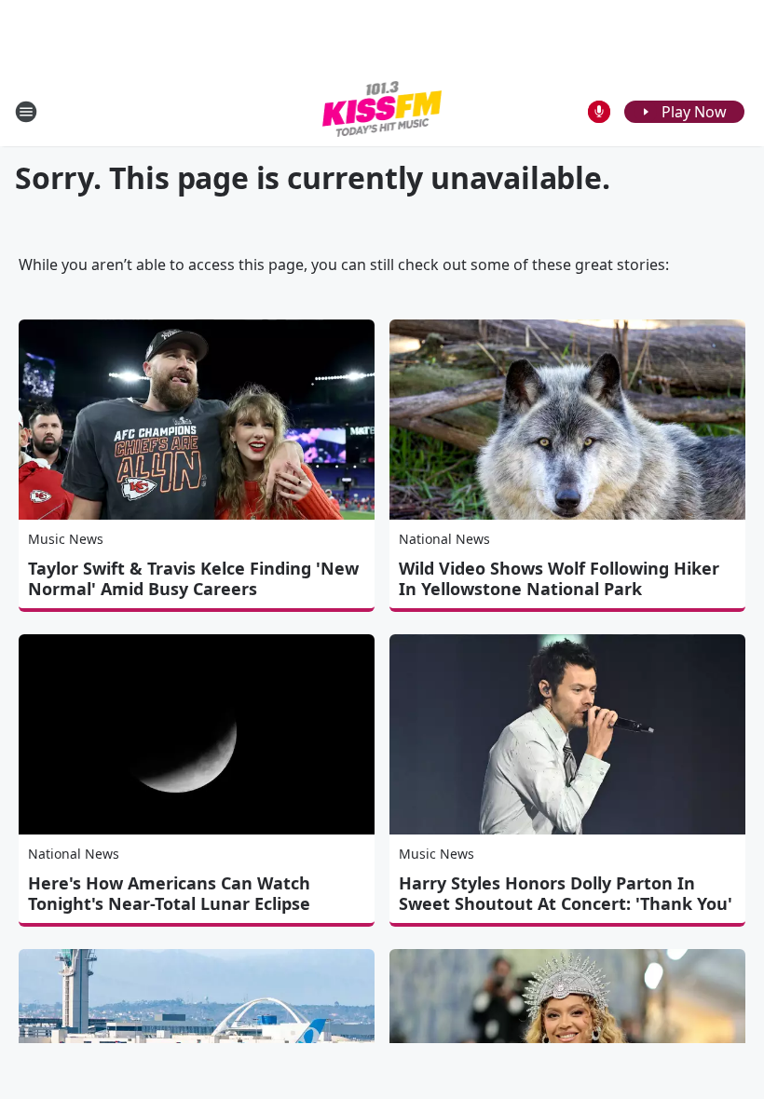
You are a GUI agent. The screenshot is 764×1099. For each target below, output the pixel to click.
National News (444, 539)
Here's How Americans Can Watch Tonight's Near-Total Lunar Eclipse (169, 893)
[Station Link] (382, 111)
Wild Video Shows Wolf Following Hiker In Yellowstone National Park (559, 578)
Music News (65, 539)
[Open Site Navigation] (26, 112)
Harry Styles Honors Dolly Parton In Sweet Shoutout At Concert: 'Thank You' (565, 893)
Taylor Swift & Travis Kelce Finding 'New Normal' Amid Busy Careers (193, 578)
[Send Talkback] (599, 112)
